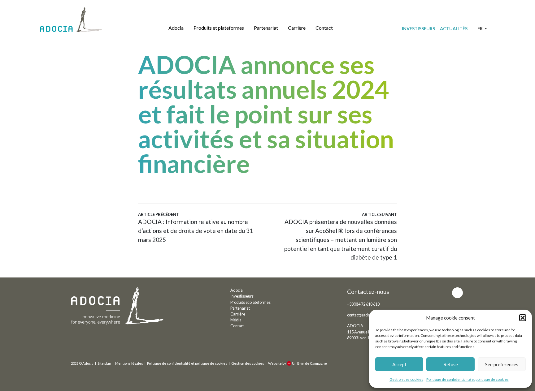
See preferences (501, 364)
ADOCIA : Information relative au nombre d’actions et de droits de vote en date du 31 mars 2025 (195, 227)
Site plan (104, 363)
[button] (523, 318)
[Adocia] (71, 19)
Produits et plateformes (219, 28)
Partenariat (266, 28)
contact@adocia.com (365, 314)
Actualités (454, 28)
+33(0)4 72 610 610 (363, 304)
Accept (399, 364)
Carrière (297, 28)
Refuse (450, 364)
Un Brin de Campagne (309, 363)
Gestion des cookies (406, 379)
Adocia (176, 28)
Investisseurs (418, 28)
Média (235, 319)
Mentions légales (129, 363)
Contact (324, 28)
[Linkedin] (457, 292)
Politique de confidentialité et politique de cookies (467, 379)
